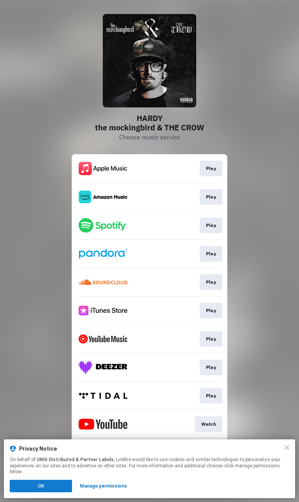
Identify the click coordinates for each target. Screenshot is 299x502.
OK (41, 486)
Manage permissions (103, 486)
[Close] (287, 447)
